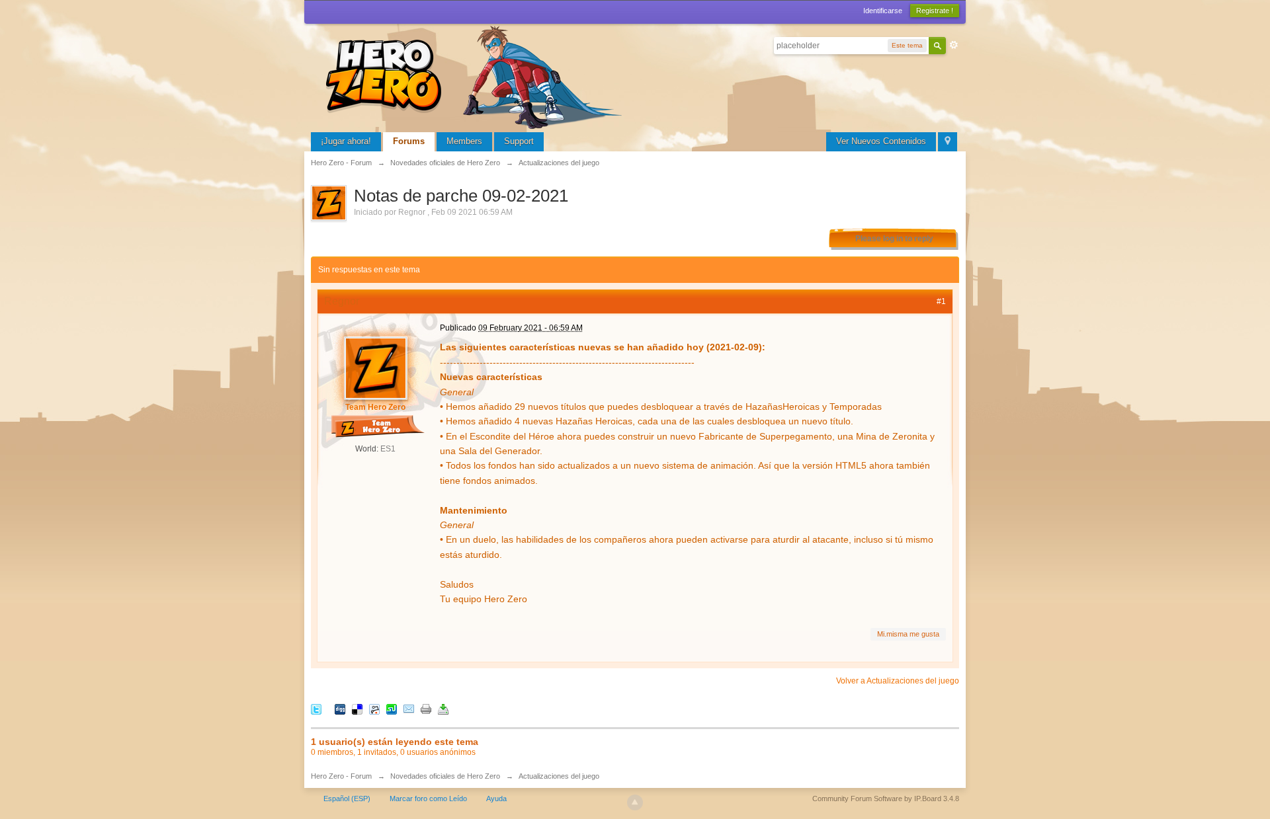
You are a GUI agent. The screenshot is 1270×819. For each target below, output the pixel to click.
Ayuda (496, 798)
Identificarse (882, 11)
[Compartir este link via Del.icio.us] (357, 708)
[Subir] (635, 802)
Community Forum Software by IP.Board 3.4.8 (885, 798)
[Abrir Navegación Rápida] (947, 141)
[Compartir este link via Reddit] (374, 708)
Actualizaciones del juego (559, 776)
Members (464, 141)
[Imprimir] (426, 708)
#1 (941, 301)
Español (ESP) (346, 798)
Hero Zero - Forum (341, 776)
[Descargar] (443, 708)
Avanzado (954, 45)
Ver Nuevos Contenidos (881, 141)
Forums (409, 141)
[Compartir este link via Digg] (340, 708)
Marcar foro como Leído (428, 798)
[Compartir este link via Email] (408, 708)
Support (519, 141)
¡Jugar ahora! (346, 141)
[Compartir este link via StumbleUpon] (391, 708)
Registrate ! (934, 11)
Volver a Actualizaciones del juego (897, 680)
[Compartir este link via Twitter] (316, 708)
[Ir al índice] (476, 76)
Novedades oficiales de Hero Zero (445, 776)
